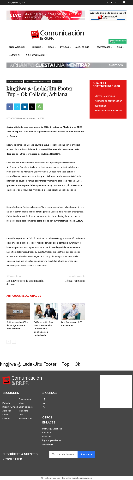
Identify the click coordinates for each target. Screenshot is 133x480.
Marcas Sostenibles (105, 96)
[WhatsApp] (39, 106)
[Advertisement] (116, 391)
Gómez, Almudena (75, 280)
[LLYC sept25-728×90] (45, 22)
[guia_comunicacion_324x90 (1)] (108, 23)
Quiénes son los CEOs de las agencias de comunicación (17, 325)
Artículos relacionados (23, 295)
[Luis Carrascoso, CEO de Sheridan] (73, 311)
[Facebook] (108, 3)
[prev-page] (8, 342)
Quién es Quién (14, 81)
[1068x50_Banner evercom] (66, 70)
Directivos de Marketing (37, 81)
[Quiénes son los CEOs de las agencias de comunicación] (18, 311)
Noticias (57, 81)
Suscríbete (86, 454)
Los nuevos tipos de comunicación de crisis (24, 282)
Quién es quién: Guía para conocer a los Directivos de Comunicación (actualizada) (43, 328)
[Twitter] (115, 3)
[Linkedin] (111, 3)
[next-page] (14, 342)
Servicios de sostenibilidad (108, 110)
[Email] (32, 106)
